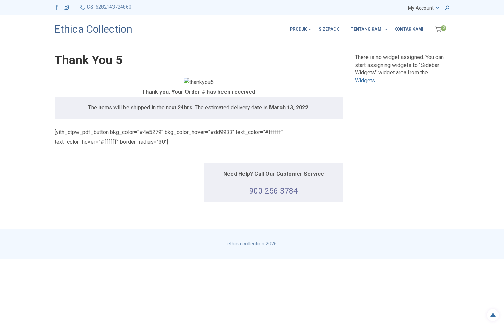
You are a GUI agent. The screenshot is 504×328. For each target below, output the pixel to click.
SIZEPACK (329, 29)
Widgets (365, 80)
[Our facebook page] (57, 7)
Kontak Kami (408, 29)
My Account (421, 8)
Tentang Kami (367, 29)
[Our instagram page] (66, 7)
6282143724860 (113, 7)
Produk (298, 29)
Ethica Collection (93, 29)
